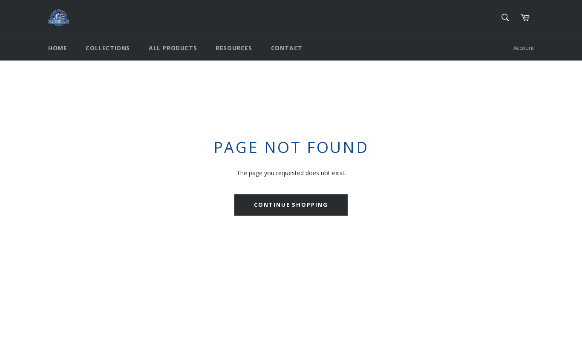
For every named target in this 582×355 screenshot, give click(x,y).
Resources (234, 48)
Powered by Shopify (154, 341)
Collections (108, 48)
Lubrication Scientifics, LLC (97, 341)
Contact (287, 48)
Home (57, 48)
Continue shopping (291, 204)
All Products (173, 48)
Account (523, 48)
